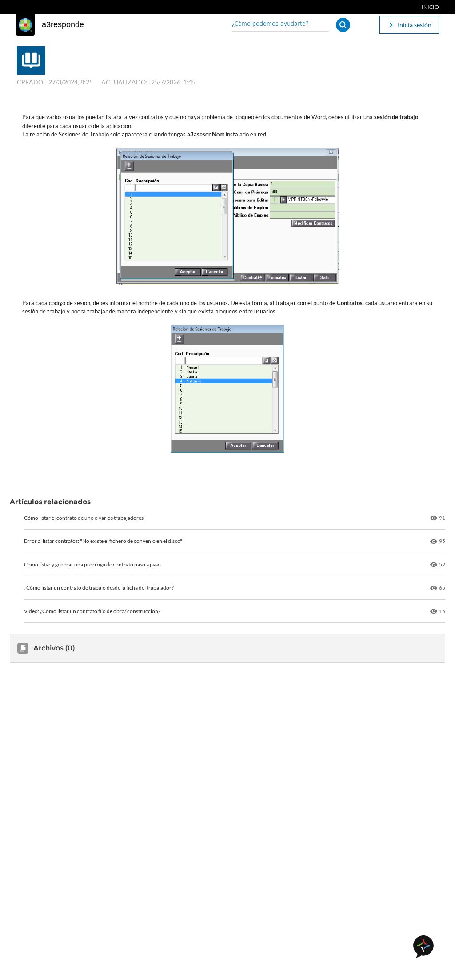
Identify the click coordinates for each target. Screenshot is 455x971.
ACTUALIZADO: (124, 82)
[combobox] (280, 25)
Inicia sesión (414, 24)
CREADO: (31, 82)
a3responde (63, 24)
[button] (343, 25)
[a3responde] (25, 25)
